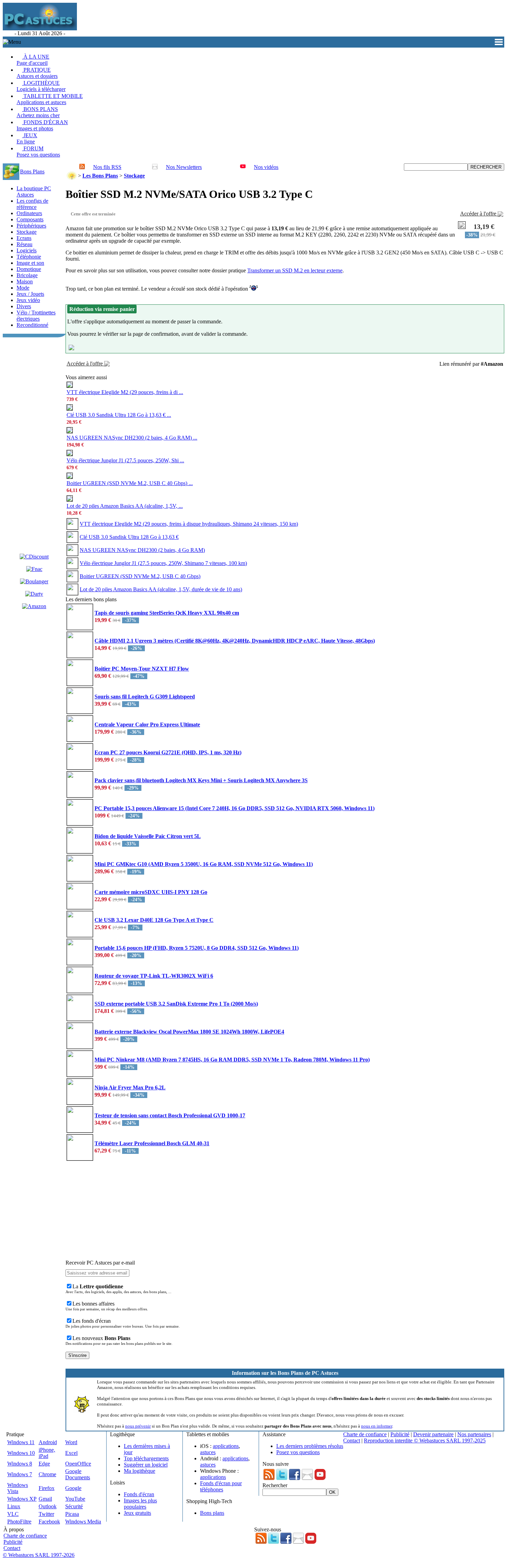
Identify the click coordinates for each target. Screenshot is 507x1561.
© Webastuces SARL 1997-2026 (38, 1555)
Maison (25, 281)
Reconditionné (32, 325)
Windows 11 (20, 1442)
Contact (351, 1440)
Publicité (399, 1434)
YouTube (75, 1499)
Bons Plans (32, 171)
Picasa (72, 1514)
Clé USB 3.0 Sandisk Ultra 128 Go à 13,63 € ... (119, 415)
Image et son (30, 263)
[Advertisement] (204, 19)
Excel (71, 1453)
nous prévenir (138, 1426)
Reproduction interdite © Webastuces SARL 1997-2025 (425, 1440)
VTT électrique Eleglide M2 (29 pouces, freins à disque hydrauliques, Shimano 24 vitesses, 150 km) (189, 524)
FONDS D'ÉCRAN (42, 125)
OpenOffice (78, 1464)
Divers (24, 306)
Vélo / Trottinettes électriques (36, 316)
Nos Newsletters (184, 167)
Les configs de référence (32, 204)
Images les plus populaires (140, 1504)
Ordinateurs (29, 213)
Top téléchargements (146, 1458)
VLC (13, 1514)
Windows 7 (19, 1474)
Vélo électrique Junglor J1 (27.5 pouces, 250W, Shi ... (125, 460)
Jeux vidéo (28, 300)
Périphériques (31, 226)
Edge (44, 1464)
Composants (30, 219)
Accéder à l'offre (479, 213)
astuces (208, 1452)
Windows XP (22, 1499)
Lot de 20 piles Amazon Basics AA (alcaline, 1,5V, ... (125, 506)
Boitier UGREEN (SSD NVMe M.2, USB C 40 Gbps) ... (130, 483)
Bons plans (212, 1513)
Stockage (27, 232)
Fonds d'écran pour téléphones (221, 1486)
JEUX (27, 138)
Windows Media (83, 1521)
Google (73, 1488)
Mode (23, 288)
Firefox (46, 1488)
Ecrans (24, 238)
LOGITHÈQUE (41, 86)
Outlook (48, 1506)
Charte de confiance (365, 1434)
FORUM (38, 151)
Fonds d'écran (139, 1494)
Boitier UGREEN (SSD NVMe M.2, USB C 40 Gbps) (140, 576)
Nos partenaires (474, 1434)
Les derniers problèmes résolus (309, 1446)
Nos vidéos (266, 167)
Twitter (46, 1514)
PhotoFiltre (19, 1521)
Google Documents (77, 1474)
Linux (13, 1506)
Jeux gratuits (137, 1513)
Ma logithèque (139, 1471)
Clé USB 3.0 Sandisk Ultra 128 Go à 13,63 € (129, 537)
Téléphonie (29, 257)
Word (71, 1442)
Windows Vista (17, 1488)
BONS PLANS (38, 112)
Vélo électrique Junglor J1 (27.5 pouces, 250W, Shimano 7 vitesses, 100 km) (163, 563)
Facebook (49, 1521)
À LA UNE (33, 60)
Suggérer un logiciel (146, 1465)
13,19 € (484, 226)
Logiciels (27, 250)
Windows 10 (21, 1453)
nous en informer (376, 1426)
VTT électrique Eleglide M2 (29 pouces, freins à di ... (125, 392)
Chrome (47, 1474)
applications (226, 1446)
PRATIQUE (37, 73)
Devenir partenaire (433, 1434)
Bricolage (27, 275)
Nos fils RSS (107, 167)
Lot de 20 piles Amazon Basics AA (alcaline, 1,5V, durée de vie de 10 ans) (161, 589)
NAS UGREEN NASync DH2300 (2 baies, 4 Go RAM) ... (132, 438)
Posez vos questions (298, 1452)
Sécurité (74, 1506)
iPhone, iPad (47, 1453)
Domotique (29, 269)
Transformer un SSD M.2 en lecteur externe (294, 270)
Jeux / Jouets (30, 294)
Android (48, 1442)
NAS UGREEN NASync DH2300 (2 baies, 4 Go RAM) (142, 550)
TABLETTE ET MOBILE (50, 99)
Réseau (24, 244)
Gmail (45, 1499)
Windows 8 (19, 1464)
